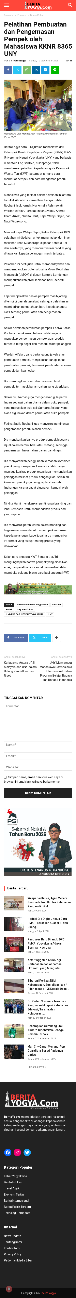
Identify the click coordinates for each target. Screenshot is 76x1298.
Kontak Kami (12, 1248)
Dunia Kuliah (37, 15)
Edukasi (21, 15)
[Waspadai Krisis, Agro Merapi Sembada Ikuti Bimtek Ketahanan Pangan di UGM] (14, 903)
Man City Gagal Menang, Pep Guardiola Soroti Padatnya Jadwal (46, 1050)
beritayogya (19, 60)
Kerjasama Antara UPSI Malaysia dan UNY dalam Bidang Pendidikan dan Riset (20, 669)
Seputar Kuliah (25, 609)
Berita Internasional (16, 1200)
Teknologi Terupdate (17, 1213)
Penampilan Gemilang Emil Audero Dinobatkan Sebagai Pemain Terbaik (46, 1030)
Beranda (9, 15)
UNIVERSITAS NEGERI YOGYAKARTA (24, 614)
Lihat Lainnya (36, 1067)
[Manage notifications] (9, 1289)
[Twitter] (17, 70)
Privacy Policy (12, 1254)
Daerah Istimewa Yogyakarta (32, 604)
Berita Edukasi (13, 1182)
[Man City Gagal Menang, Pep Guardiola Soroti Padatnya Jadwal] (14, 1052)
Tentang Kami (13, 1242)
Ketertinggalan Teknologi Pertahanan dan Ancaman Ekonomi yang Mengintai (45, 964)
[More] (56, 638)
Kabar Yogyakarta (15, 1176)
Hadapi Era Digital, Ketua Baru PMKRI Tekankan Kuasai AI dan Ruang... (48, 923)
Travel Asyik (11, 1188)
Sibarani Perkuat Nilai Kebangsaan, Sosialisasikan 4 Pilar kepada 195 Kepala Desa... (48, 984)
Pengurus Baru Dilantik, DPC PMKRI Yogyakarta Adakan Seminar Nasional (46, 943)
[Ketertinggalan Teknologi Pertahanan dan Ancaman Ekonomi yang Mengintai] (14, 965)
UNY (50, 614)
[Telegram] (45, 70)
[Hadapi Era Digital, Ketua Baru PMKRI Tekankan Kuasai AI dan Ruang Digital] (14, 924)
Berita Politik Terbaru (17, 1206)
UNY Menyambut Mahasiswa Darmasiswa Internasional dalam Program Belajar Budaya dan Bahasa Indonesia (56, 671)
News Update (12, 1236)
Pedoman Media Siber (18, 1260)
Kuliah (9, 609)
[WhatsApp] (27, 70)
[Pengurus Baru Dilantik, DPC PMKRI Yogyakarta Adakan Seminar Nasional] (14, 944)
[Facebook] (8, 70)
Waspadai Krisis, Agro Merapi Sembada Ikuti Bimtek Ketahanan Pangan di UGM (49, 902)
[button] (6, 5)
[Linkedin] (36, 70)
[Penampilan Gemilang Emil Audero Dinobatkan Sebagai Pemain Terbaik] (14, 1031)
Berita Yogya (49, 1293)
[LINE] (55, 70)
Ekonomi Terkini (14, 1194)
